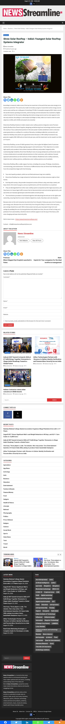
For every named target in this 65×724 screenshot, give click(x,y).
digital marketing (46, 595)
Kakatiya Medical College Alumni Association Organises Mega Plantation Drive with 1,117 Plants (16, 581)
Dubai (37, 604)
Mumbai (38, 634)
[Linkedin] (11, 100)
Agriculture (7, 465)
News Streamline (9, 46)
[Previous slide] (58, 554)
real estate (39, 640)
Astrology (6, 472)
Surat (51, 643)
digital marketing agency (44, 598)
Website (5, 314)
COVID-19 (39, 592)
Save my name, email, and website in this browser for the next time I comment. (28, 321)
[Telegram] (18, 100)
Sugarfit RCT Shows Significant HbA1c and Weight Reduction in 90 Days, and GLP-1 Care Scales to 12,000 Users (15, 589)
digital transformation (43, 601)
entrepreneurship (41, 608)
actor (51, 579)
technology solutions (42, 650)
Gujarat (38, 611)
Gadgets (6, 499)
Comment (6, 277)
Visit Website (24, 240)
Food (5, 496)
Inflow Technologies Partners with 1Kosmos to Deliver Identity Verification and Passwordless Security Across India (47, 359)
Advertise (22, 711)
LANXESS (55, 623)
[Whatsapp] (14, 100)
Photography (7, 513)
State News (7, 537)
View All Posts (36, 240)
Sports (5, 533)
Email (5, 308)
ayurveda (39, 586)
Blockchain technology (43, 589)
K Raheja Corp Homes (43, 623)
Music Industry (47, 634)
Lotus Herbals (40, 626)
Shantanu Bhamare (42, 643)
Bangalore (47, 586)
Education (6, 482)
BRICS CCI (55, 589)
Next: (48, 260)
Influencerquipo (50, 617)
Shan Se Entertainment (52, 640)
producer (49, 637)
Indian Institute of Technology (45, 614)
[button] (3, 23)
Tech (5, 540)
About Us (15, 711)
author (53, 583)
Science (6, 527)
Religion (6, 523)
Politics (5, 516)
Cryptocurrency (49, 592)
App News (6, 468)
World (5, 547)
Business (6, 35)
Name (5, 301)
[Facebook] (5, 100)
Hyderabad (54, 611)
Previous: (17, 260)
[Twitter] (8, 100)
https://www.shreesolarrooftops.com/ (26, 219)
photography (40, 637)
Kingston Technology (51, 620)
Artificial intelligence (42, 583)
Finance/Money (8, 492)
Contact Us (29, 711)
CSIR (57, 592)
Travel (5, 544)
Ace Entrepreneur (41, 579)
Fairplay (51, 608)
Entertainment (8, 485)
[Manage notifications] (61, 720)
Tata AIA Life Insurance (43, 646)
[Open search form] (62, 22)
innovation (39, 620)
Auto (4, 475)
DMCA (35, 711)
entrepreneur (54, 604)
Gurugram (46, 611)
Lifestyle (6, 506)
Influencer (39, 617)
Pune (55, 637)
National (6, 509)
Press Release (8, 520)
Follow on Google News (44, 711)
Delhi (37, 595)
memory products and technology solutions (46, 630)
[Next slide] (60, 554)
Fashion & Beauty (8, 489)
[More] (21, 100)
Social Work (7, 530)
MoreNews (38, 718)
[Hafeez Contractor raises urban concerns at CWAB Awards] (17, 377)
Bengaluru (56, 586)
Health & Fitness (8, 502)
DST (53, 601)
